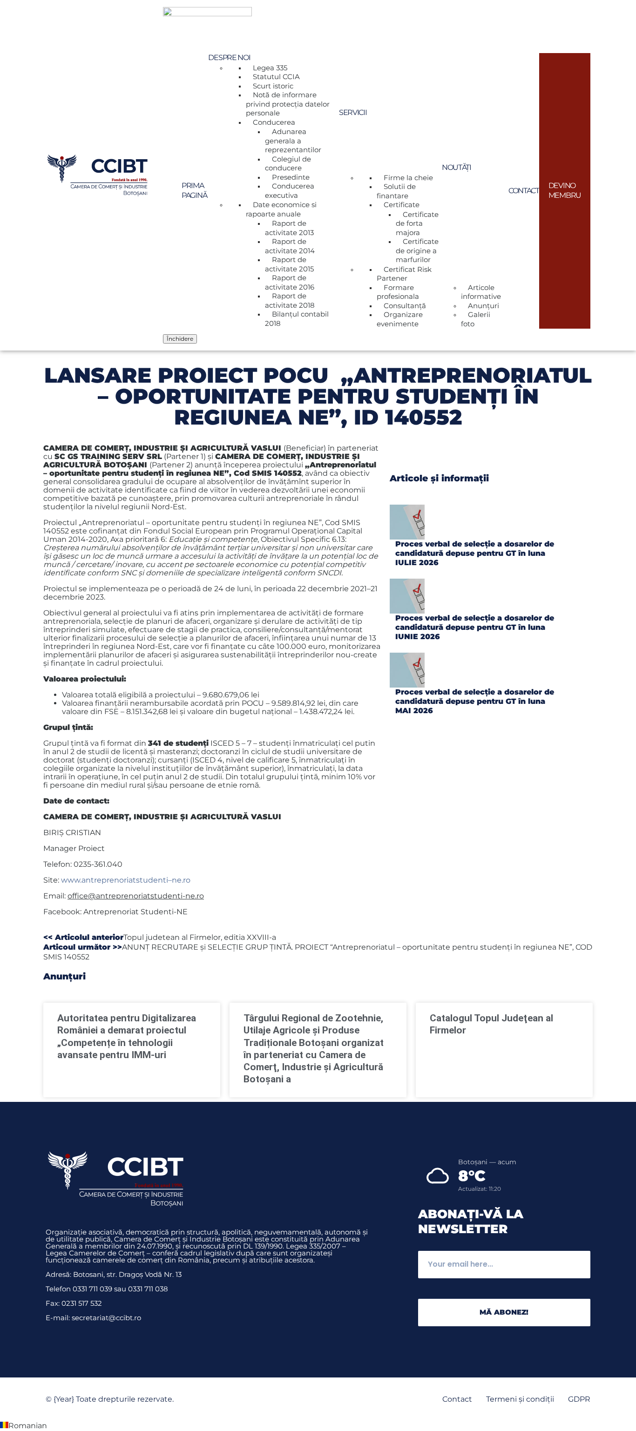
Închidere (180, 338)
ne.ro (181, 880)
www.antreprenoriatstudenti (114, 880)
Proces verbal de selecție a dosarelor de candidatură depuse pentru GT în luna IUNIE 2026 (474, 627)
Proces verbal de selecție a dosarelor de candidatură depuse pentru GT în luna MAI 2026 (474, 701)
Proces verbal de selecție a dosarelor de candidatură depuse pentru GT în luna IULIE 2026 (474, 553)
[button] (318, 1426)
